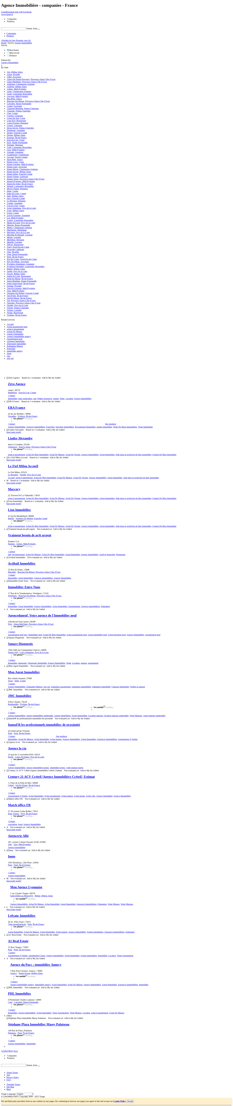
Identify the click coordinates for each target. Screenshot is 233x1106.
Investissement (18, 554)
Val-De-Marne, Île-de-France (27, 785)
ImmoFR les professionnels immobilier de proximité (44, 724)
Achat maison (56, 739)
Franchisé (50, 427)
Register (9, 12)
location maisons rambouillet (116, 716)
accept (130, 1101)
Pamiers (11, 544)
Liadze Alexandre (20, 438)
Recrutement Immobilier (85, 427)
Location (69, 398)
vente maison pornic (74, 768)
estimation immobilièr (101, 687)
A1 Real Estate (18, 941)
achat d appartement (16, 454)
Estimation (105, 606)
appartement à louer (37, 955)
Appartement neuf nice (17, 635)
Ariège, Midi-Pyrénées (26, 544)
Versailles (12, 416)
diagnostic (22, 663)
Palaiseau (12, 1033)
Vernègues (12, 596)
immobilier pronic (57, 768)
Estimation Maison (34, 687)
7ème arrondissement (17, 924)
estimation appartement (61, 687)
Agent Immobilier (107, 454)
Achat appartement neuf (76, 635)
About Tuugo (12, 1072)
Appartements (74, 606)
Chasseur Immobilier (120, 687)
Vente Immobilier (145, 427)
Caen (10, 1002)
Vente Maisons (136, 716)
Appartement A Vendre (128, 739)
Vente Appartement (125, 955)
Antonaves (12, 447)
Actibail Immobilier (22, 563)
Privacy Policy (12, 1077)
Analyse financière (107, 554)
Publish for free (8, 40)
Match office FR (19, 805)
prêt (9, 554)
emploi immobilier (104, 427)
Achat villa (90, 796)
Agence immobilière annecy (22, 985)
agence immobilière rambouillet (39, 716)
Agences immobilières (35, 427)
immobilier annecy (43, 985)
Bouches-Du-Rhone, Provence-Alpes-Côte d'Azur (39, 572)
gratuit (56, 398)
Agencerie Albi (18, 836)
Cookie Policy (119, 1101)
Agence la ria (17, 748)
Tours (10, 681)
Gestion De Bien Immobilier (164, 454)
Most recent (14, 53)
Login (3, 12)
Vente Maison (113, 904)
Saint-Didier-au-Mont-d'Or (21, 896)
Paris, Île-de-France (22, 733)
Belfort (11, 518)
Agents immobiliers (62, 716)
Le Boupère (13, 475)
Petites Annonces (44, 398)
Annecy (13, 973)
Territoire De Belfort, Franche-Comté (31, 518)
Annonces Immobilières (107, 739)
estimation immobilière (81, 687)
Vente (62, 398)
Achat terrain (79, 796)
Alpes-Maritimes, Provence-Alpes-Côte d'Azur (34, 624)
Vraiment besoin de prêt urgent (29, 535)
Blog (8, 1089)
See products (110, 424)
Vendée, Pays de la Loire (30, 475)
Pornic (10, 757)
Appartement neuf (152, 635)
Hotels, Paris (32, 28)
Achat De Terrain (72, 454)
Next (15, 1051)
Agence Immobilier (104, 796)
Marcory (14, 489)
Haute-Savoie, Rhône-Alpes (31, 973)
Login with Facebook (22, 12)
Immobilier (12, 398)
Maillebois (12, 392)
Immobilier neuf (35, 635)
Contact (11, 395)
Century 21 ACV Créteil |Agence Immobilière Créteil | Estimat (51, 776)
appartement (93, 663)
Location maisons (95, 716)
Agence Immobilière (82, 398)
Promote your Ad (23, 40)
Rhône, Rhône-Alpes (44, 896)
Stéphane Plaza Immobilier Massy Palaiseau (38, 1024)
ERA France (16, 407)
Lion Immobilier (19, 510)
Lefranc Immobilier (22, 915)
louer (20, 824)
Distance (13, 55)
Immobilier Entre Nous (24, 587)
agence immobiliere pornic (37, 768)
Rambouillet (13, 704)
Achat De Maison (56, 454)
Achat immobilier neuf (97, 635)
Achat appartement (52, 796)
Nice (10, 624)
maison (84, 663)
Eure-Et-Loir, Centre (27, 392)
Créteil (11, 785)
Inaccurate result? (13, 432)
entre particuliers (25, 398)
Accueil (11, 478)
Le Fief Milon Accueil (23, 466)
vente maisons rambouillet (154, 716)
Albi (10, 844)
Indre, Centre (20, 681)
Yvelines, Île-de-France (27, 416)
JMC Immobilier (20, 695)
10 (12, 1051)
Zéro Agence (16, 384)
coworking (12, 824)
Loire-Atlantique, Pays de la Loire (34, 652)
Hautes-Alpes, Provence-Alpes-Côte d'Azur (37, 447)
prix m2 (46, 687)
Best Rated (14, 50)
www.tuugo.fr (7, 14)
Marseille (12, 572)
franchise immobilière (65, 427)
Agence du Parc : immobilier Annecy (35, 964)
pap (34, 398)
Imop (11, 856)
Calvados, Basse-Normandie (26, 1002)
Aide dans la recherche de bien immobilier (133, 454)
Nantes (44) (13, 652)
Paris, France (13, 814)
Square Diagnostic (20, 644)
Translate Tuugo (13, 1084)
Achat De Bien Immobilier (37, 454)
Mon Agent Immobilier (24, 672)
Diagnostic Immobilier (37, 663)
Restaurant (120, 554)
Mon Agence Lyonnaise (26, 887)
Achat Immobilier (72, 554)
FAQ (8, 1080)
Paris (10, 733)
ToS (8, 1075)
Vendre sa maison (137, 687)
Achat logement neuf (117, 635)
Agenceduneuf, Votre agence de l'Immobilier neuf (42, 615)
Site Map (10, 1087)
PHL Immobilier (19, 993)
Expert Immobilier (79, 716)
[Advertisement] (50, 368)
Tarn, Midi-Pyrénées (22, 844)
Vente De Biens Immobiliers (125, 427)
